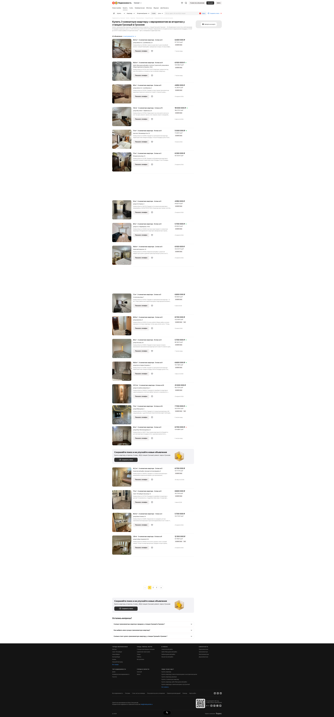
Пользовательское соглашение (156, 693)
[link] (219, 3)
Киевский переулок (138, 249)
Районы (139, 657)
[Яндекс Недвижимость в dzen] (218, 693)
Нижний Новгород (117, 662)
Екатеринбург (116, 657)
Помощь (184, 693)
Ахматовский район (167, 649)
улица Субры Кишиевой (140, 539)
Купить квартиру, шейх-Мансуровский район (174, 682)
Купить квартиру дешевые (169, 677)
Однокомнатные (203, 649)
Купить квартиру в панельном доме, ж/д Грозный (176, 684)
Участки (114, 677)
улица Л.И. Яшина (138, 204)
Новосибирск (116, 654)
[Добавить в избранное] (152, 51)
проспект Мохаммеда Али (140, 133)
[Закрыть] (221, 13)
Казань (114, 659)
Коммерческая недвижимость (120, 674)
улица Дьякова (137, 320)
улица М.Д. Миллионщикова (141, 430)
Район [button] (203, 13)
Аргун (138, 674)
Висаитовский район (167, 657)
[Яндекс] (219, 713)
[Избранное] (182, 3)
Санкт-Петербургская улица (141, 493)
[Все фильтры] (114, 13)
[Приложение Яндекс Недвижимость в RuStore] (220, 705)
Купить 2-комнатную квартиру (170, 679)
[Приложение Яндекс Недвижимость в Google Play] (214, 705)
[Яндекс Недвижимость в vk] (215, 693)
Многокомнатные (204, 654)
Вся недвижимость (117, 693)
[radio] (153, 587)
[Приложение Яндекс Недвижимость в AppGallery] (217, 705)
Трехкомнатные (203, 652)
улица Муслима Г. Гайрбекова (141, 110)
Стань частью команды (138, 693)
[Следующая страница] (161, 587)
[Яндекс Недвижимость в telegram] (221, 693)
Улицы (139, 654)
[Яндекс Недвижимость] (121, 3)
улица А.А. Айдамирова (139, 226)
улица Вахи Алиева (138, 516)
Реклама (127, 693)
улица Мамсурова (138, 409)
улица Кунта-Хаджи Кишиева (141, 365)
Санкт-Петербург (117, 652)
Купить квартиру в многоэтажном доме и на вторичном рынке (179, 674)
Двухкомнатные (203, 657)
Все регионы (140, 659)
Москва (114, 649)
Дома (113, 671)
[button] (185, 3)
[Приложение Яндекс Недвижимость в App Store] (211, 705)
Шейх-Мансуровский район (169, 652)
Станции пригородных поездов (146, 649)
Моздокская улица (138, 156)
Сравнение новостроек (143, 652)
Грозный (139, 671)
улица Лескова (137, 342)
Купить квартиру (166, 671)
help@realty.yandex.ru (147, 704)
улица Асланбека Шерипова (141, 388)
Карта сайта (192, 693)
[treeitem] (117, 8)
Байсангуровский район (168, 654)
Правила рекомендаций (173, 693)
